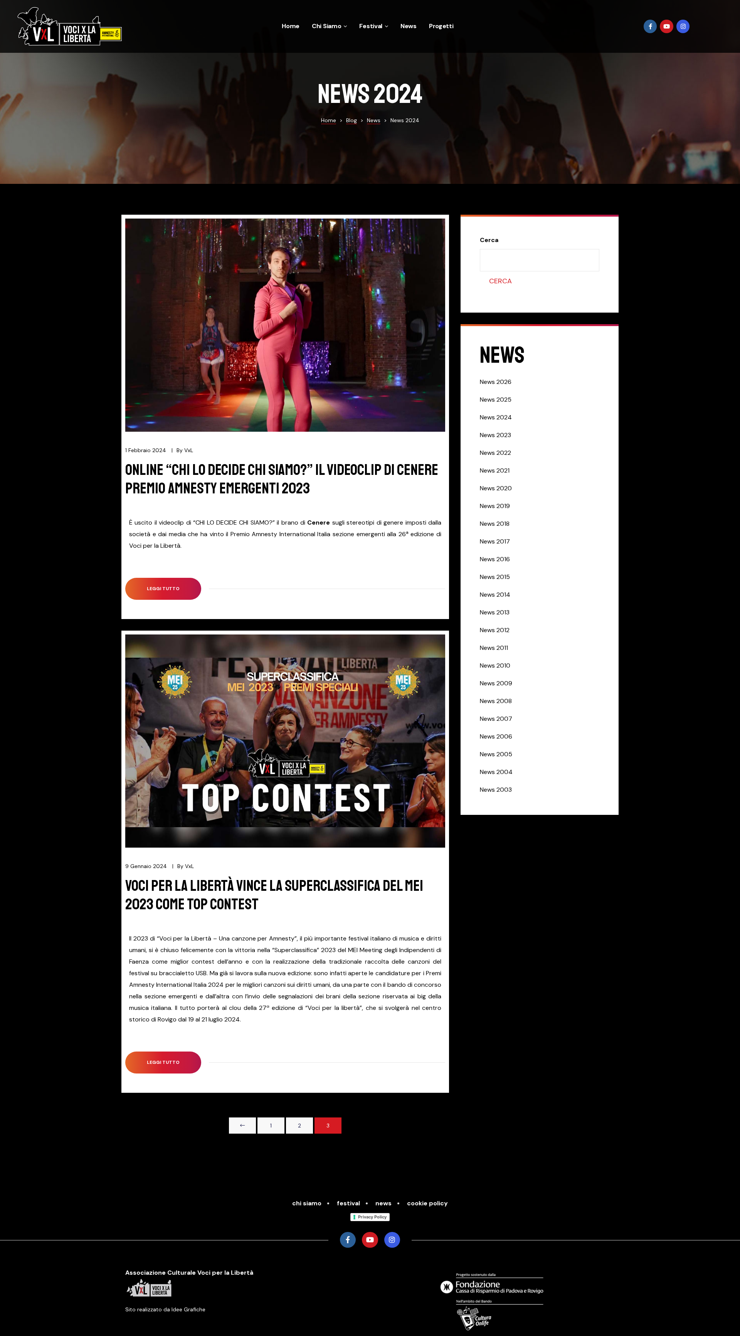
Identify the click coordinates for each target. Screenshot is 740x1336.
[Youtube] (666, 26)
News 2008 (496, 701)
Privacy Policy (372, 1217)
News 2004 (496, 772)
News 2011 (494, 648)
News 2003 (496, 790)
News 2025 (495, 399)
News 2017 (495, 541)
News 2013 (495, 612)
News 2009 (496, 683)
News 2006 (496, 736)
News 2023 (495, 435)
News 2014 (495, 595)
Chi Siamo (326, 26)
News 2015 (495, 577)
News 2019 (495, 506)
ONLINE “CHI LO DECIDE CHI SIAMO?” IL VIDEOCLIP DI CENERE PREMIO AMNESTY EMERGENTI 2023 (281, 479)
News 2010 (495, 665)
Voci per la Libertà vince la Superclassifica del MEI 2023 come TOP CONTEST (274, 895)
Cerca (489, 240)
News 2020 (496, 488)
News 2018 (495, 524)
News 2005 (496, 754)
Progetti (441, 26)
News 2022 (495, 453)
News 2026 (495, 382)
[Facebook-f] (650, 26)
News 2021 (495, 470)
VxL (188, 450)
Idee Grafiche (188, 1309)
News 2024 (496, 417)
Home (290, 26)
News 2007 (496, 719)
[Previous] (242, 1125)
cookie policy (427, 1203)
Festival (370, 26)
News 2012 (495, 630)
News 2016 (495, 559)
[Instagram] (683, 26)
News (408, 26)
